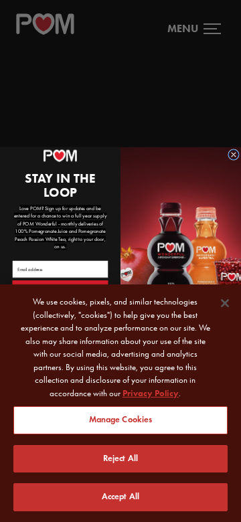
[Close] (225, 303)
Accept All (120, 496)
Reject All (120, 458)
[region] (120, 403)
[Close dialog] (234, 155)
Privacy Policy (151, 393)
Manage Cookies (121, 419)
